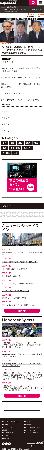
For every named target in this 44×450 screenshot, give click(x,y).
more (22, 311)
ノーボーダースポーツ (31, 430)
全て (16, 153)
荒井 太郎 (5, 112)
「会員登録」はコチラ (34, 16)
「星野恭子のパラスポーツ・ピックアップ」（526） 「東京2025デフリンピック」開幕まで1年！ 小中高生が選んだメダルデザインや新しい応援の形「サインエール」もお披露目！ (22, 376)
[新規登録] (22, 178)
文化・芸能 (15, 148)
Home (3, 7)
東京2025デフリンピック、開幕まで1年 (18, 305)
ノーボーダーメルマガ (31, 432)
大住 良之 (5, 118)
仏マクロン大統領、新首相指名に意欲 (17, 284)
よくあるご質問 (7, 435)
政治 (20, 143)
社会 (36, 143)
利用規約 (5, 430)
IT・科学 (6, 153)
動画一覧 (27, 422)
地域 (4, 148)
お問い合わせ (7, 438)
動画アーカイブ (11, 7)
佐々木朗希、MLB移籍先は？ (14, 276)
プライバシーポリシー (9, 427)
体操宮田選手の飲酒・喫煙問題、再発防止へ (20, 262)
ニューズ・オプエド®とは (10, 422)
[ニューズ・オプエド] (8, 2)
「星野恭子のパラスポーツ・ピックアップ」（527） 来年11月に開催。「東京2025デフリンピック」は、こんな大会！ (22, 345)
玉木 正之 (5, 124)
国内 (4, 143)
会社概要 (5, 424)
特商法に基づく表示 (8, 432)
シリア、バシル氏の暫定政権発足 (15, 291)
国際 (12, 143)
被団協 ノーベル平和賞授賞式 (14, 298)
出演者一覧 (28, 424)
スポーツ (27, 148)
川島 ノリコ (6, 131)
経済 (28, 143)
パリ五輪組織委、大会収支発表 (14, 269)
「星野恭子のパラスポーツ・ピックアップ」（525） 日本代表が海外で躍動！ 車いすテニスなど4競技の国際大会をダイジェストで (22, 388)
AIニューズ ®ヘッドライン (32, 427)
